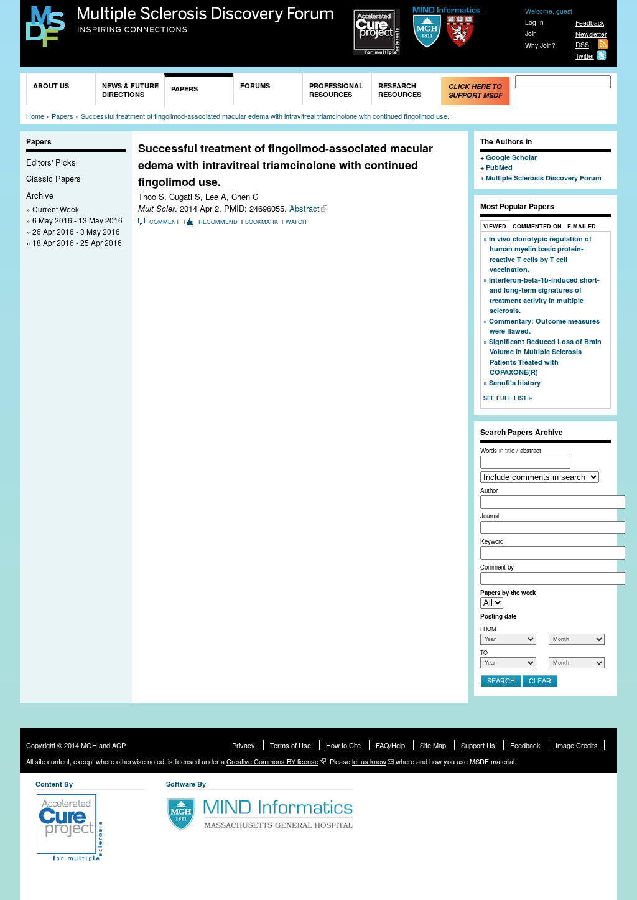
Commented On (537, 226)
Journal (489, 516)
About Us (51, 85)
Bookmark (261, 222)
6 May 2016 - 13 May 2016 (77, 220)
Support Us (478, 745)
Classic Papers (53, 178)
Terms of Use (290, 745)
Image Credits (577, 745)
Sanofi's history (515, 382)
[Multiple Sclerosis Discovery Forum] (45, 41)
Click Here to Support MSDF (476, 91)
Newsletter (591, 34)
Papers (184, 88)
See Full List (506, 398)
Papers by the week (508, 592)
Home (35, 116)
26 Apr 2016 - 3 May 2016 (76, 231)
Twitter (584, 55)
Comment (164, 222)
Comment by (497, 567)
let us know (369, 761)
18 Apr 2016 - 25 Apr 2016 (77, 242)
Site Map (433, 745)
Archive (39, 195)
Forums (255, 85)
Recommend (218, 222)
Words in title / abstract (510, 450)
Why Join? (540, 45)
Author (489, 490)
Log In (534, 22)
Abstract (304, 208)
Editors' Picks (51, 162)
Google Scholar (511, 157)
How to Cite (343, 745)
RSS (582, 44)
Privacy (243, 745)
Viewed (494, 226)
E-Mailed (581, 226)
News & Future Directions (130, 90)
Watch (296, 222)
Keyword (491, 541)
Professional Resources (336, 90)
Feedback (589, 22)
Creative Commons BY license (272, 761)
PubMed (499, 167)
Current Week (55, 209)
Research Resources (399, 90)
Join (531, 33)
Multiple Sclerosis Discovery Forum (205, 20)
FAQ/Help (390, 745)
